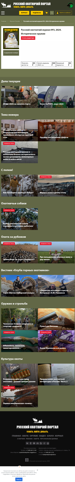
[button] (19, 473)
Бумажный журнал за (64, 64)
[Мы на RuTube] (37, 444)
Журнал (24, 13)
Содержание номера (11, 53)
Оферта (36, 439)
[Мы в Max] (47, 444)
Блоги (50, 436)
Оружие (34, 436)
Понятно (18, 479)
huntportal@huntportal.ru (49, 454)
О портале (21, 439)
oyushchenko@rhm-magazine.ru (27, 452)
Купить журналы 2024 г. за (46, 64)
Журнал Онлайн (15, 21)
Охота (25, 436)
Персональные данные (49, 439)
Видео (42, 436)
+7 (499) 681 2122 (49, 452)
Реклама (29, 439)
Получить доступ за (28, 64)
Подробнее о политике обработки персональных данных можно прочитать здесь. (19, 475)
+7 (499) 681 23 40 (31, 450)
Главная (3, 21)
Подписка (37, 13)
